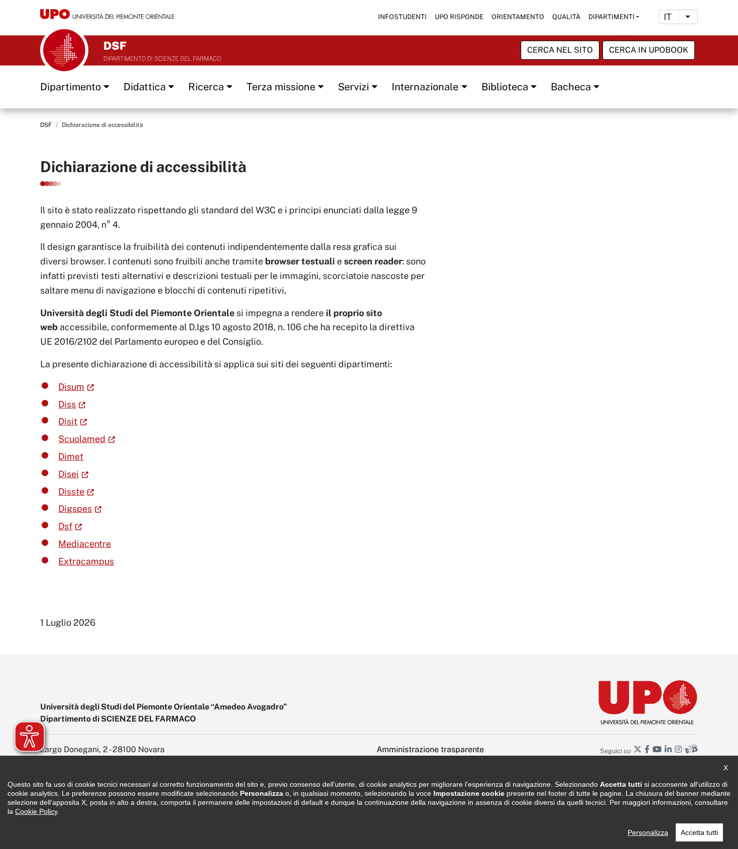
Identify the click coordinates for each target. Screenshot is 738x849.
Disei (68, 474)
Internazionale (425, 87)
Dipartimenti (611, 17)
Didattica (145, 87)
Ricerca (206, 87)
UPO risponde (459, 17)
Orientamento (517, 17)
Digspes (75, 508)
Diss (67, 404)
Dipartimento (70, 87)
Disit (67, 421)
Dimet (70, 456)
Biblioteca (504, 87)
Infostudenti (402, 17)
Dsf (65, 526)
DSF (46, 124)
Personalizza (648, 832)
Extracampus (86, 561)
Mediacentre (84, 543)
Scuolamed (81, 439)
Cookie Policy (36, 811)
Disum (71, 386)
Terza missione (281, 87)
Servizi (353, 87)
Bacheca (571, 87)
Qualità (566, 17)
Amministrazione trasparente (430, 749)
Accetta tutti (699, 832)
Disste (71, 491)
